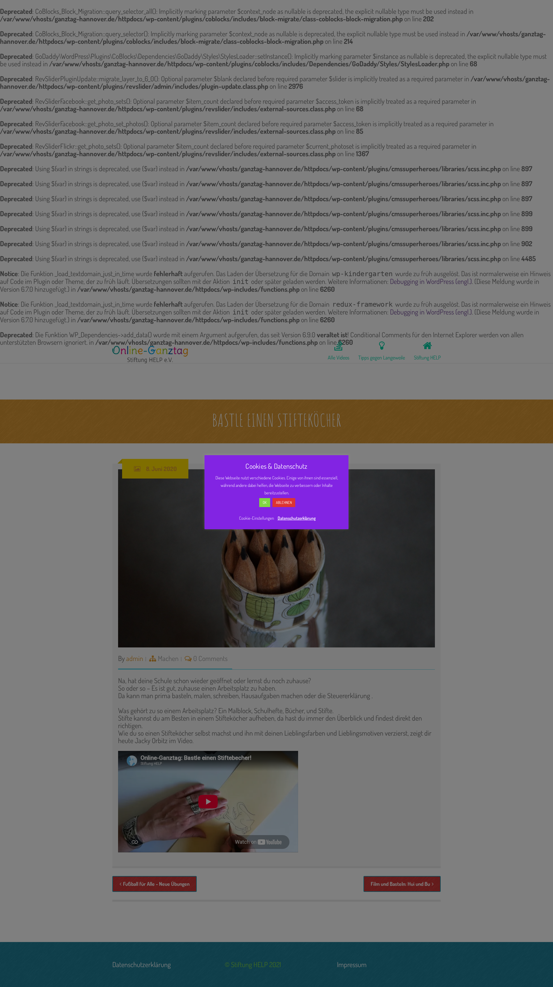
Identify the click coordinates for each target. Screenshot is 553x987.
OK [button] (265, 502)
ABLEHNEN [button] (284, 502)
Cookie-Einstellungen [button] (256, 518)
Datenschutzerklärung (297, 518)
